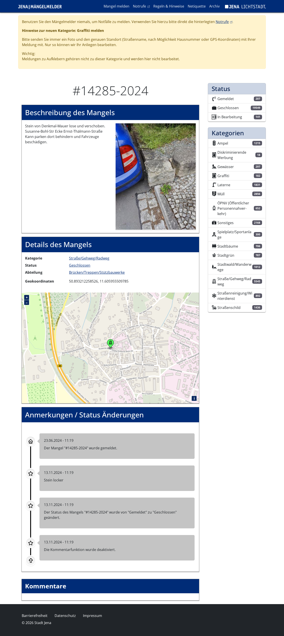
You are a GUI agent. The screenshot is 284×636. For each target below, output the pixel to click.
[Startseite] (41, 6)
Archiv (214, 6)
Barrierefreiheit (34, 615)
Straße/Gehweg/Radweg (89, 258)
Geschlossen (79, 265)
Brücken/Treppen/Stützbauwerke (97, 272)
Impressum (92, 615)
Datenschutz (65, 615)
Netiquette (197, 6)
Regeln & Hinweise (168, 6)
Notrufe (142, 6)
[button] (156, 176)
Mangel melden (116, 6)
